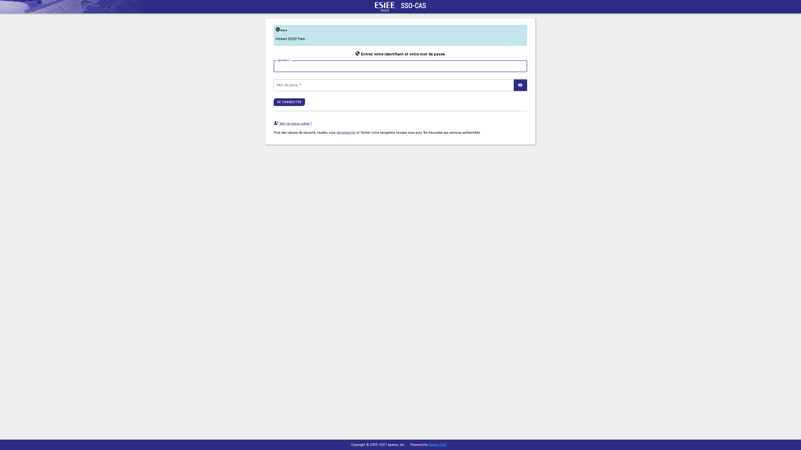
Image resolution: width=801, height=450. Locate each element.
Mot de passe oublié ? (296, 124)
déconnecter (345, 133)
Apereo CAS (437, 445)
